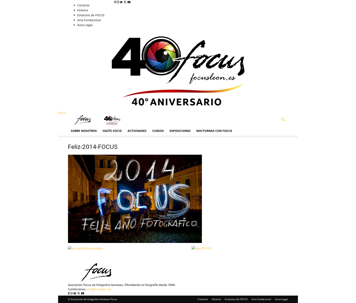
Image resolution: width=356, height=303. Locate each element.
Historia (82, 10)
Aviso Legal (85, 25)
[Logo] (83, 124)
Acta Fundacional (89, 20)
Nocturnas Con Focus (214, 131)
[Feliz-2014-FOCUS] (135, 242)
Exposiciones (180, 131)
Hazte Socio (112, 131)
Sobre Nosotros (84, 131)
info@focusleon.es (99, 289)
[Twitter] (125, 2)
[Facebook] (115, 2)
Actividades (137, 131)
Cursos (158, 131)
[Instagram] (118, 2)
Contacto (83, 5)
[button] (283, 120)
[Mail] (121, 2)
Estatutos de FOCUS (90, 15)
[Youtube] (129, 2)
